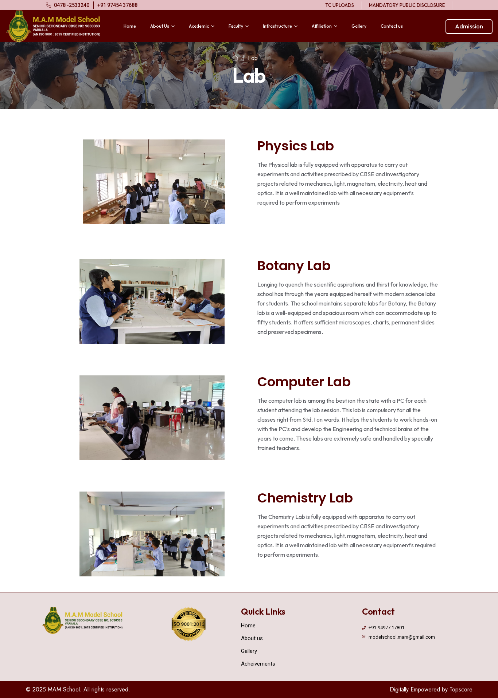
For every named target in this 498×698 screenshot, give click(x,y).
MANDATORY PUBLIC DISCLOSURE (407, 5)
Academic (199, 26)
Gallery (358, 26)
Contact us (392, 26)
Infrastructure (277, 26)
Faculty (236, 26)
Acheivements (258, 663)
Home (130, 26)
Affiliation (322, 26)
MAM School (64, 689)
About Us (159, 26)
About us (252, 638)
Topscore (461, 689)
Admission (469, 26)
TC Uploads (339, 5)
